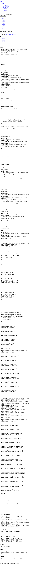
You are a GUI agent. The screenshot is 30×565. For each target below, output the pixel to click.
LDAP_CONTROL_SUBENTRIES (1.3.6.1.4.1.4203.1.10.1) (8, 294)
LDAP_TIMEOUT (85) (3, 198)
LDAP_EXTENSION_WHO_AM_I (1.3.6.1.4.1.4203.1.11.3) (8, 408)
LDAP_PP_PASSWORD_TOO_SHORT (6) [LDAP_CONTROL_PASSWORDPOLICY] (10, 318)
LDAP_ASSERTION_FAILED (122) (5, 235)
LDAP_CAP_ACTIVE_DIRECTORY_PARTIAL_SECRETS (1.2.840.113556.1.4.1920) (11, 534)
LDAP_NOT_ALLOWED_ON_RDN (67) (5, 169)
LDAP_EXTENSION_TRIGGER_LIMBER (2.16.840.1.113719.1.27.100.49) (10, 456)
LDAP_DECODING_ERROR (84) (4, 196)
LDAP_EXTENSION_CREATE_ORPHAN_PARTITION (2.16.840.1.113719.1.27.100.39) (12, 450)
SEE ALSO (2, 544)
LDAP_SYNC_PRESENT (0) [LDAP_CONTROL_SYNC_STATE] (8, 343)
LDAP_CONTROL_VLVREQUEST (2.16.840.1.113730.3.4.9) (8, 251)
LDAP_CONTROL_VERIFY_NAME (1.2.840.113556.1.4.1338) (8, 364)
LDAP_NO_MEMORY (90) (4, 209)
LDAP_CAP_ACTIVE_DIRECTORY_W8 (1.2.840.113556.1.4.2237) (9, 540)
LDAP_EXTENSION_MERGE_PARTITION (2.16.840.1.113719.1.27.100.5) (10, 428)
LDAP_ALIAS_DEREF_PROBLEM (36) (5, 136)
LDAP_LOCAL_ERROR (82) (4, 191)
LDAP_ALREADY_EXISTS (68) (4, 171)
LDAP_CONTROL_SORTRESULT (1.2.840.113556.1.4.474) (8, 247)
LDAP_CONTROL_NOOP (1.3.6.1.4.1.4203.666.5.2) (8, 292)
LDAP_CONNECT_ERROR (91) (4, 211)
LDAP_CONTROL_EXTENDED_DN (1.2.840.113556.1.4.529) (8, 356)
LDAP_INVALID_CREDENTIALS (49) (5, 143)
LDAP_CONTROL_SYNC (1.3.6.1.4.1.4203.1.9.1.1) (8, 296)
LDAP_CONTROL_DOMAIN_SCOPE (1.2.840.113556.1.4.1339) (9, 365)
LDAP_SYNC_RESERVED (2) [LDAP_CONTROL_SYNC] (7, 327)
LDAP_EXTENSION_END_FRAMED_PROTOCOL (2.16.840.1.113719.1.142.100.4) (11, 490)
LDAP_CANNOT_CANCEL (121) (4, 232)
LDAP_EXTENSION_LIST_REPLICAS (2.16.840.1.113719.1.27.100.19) (10, 437)
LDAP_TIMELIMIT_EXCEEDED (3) (5, 74)
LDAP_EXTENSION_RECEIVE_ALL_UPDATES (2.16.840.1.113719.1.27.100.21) (11, 438)
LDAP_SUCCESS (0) (3, 68)
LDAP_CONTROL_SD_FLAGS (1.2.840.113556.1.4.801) (8, 359)
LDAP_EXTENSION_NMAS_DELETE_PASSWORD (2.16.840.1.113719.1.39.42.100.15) (12, 481)
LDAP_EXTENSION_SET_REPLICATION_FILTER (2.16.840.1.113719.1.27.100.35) (11, 447)
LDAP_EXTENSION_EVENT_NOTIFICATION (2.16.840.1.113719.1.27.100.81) (11, 463)
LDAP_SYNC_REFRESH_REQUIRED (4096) (6, 238)
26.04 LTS (6, 6)
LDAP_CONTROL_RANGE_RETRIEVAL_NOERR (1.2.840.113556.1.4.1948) (10, 373)
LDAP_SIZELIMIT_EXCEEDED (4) (5, 76)
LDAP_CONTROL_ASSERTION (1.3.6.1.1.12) (6, 288)
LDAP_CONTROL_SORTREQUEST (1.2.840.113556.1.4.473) (8, 245)
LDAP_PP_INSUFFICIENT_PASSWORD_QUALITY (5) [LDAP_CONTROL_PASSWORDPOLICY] (12, 316)
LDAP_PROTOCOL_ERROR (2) (4, 72)
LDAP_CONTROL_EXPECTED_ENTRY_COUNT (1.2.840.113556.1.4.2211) (10, 386)
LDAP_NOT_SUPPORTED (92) (4, 213)
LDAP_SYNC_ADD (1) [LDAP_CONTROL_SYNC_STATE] (7, 344)
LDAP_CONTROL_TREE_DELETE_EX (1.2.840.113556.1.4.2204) (9, 382)
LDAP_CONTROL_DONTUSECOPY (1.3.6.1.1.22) (7, 290)
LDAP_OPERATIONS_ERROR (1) (5, 70)
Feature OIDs (3, 493)
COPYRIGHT (4, 41)
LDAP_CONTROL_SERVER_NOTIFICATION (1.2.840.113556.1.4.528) (10, 355)
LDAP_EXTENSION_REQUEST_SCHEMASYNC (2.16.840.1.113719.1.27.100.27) (11, 442)
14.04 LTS (5, 11)
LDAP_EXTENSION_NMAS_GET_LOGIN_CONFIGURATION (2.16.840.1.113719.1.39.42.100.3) (13, 473)
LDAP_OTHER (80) (3, 187)
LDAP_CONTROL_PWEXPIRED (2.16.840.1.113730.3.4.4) (8, 274)
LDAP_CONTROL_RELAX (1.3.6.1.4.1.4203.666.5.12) (8, 278)
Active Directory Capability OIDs (7, 514)
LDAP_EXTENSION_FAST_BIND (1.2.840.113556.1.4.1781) (8, 421)
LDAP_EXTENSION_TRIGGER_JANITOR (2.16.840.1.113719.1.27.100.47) (10, 455)
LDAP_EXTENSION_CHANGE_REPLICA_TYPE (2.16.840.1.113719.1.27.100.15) (11, 434)
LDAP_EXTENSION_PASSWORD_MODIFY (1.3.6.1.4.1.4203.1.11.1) (9, 405)
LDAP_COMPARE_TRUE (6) (4, 81)
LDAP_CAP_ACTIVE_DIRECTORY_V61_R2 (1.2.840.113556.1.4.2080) (10, 538)
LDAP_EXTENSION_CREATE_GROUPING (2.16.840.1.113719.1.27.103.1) (10, 469)
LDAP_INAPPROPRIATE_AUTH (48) (5, 140)
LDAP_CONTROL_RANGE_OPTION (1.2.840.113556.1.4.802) (8, 360)
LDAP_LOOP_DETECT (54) (4, 154)
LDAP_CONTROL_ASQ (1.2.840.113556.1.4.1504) (7, 369)
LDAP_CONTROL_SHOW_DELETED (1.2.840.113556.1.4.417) (8, 352)
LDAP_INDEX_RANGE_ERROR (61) (5, 159)
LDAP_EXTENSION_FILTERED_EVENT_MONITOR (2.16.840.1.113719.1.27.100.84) (11, 464)
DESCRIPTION (2, 47)
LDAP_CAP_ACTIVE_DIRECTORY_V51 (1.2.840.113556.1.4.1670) (9, 524)
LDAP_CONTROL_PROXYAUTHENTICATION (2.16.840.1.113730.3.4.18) (10, 256)
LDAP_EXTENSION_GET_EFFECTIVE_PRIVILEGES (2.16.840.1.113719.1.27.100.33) (12, 446)
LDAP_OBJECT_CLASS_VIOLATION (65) (6, 164)
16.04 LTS (5, 10)
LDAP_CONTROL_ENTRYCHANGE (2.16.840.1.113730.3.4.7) (8, 272)
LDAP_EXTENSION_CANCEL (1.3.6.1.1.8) (6, 414)
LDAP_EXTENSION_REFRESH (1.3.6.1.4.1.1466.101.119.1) (9, 411)
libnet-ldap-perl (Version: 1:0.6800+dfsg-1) (10, 34)
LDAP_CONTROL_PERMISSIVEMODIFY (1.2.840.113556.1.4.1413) (9, 282)
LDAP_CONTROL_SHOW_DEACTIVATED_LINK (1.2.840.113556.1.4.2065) (10, 378)
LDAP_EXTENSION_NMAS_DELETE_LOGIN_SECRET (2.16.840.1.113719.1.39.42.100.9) (12, 477)
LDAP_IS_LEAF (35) (3, 134)
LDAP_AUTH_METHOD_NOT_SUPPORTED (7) (6, 84)
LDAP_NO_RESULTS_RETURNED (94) (5, 217)
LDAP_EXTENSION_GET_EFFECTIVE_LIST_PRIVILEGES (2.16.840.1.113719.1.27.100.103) (13, 468)
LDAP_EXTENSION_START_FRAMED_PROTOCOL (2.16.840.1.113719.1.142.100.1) (11, 489)
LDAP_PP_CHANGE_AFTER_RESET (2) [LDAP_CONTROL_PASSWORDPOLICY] (10, 310)
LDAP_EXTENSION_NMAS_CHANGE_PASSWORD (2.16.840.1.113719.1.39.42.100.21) (12, 485)
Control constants (4, 304)
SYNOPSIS (3, 38)
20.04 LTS (3, 22)
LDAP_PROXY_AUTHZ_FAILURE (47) (5, 138)
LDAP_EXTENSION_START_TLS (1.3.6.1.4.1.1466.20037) (8, 402)
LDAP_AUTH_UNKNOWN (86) (4, 200)
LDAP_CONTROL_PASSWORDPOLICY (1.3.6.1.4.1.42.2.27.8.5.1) (9, 280)
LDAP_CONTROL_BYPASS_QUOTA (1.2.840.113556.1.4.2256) (9, 390)
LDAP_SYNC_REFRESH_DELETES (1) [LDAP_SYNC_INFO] (8, 331)
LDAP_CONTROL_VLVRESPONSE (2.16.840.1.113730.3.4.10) (9, 253)
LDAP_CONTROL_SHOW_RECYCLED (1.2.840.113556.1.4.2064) (9, 377)
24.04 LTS (5, 7)
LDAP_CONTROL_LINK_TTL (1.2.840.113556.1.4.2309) (8, 391)
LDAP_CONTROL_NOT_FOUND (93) (5, 215)
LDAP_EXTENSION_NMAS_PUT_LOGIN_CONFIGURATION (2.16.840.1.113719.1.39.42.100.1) (13, 472)
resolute (3, 27)
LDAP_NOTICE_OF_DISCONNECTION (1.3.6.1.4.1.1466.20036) (9, 400)
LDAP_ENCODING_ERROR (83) (4, 193)
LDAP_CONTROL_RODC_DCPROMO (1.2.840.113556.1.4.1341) (9, 368)
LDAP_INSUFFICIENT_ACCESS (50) (5, 145)
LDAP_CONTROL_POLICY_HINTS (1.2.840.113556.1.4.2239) (9, 387)
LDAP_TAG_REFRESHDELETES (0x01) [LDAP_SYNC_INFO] (8, 339)
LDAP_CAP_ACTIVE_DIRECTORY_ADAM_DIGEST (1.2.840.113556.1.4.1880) (10, 531)
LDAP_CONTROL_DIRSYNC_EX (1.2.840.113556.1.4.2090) (8, 381)
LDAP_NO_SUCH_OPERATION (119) (5, 228)
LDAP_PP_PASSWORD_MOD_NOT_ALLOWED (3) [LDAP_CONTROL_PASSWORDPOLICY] (11, 312)
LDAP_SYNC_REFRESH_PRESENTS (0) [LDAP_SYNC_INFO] (8, 330)
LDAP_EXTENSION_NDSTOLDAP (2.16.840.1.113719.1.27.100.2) (9, 425)
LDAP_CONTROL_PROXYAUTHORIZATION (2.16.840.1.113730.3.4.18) (10, 255)
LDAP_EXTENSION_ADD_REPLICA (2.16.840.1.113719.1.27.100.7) (10, 429)
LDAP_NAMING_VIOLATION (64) (5, 162)
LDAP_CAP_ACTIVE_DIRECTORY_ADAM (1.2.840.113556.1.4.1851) (9, 529)
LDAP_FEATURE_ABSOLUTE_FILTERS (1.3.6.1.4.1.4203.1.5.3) (9, 503)
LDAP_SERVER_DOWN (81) (4, 189)
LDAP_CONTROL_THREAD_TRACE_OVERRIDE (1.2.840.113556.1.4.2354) (10, 394)
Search (3, 3)
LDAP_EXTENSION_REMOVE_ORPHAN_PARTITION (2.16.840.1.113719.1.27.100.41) (12, 451)
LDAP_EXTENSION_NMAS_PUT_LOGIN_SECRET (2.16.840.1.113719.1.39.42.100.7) (12, 476)
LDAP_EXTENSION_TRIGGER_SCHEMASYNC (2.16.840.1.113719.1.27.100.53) (11, 459)
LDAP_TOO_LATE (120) (4, 230)
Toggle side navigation (3, 15)
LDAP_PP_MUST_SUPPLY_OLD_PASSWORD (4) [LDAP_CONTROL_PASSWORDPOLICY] (11, 314)
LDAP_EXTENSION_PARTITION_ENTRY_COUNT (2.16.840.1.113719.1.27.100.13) (11, 433)
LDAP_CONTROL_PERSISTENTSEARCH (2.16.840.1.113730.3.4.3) (9, 270)
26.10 (5, 5)
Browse (3, 18)
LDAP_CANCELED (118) (4, 226)
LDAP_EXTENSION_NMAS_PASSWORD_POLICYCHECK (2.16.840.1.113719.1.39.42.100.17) (12, 482)
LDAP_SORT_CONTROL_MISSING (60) (5, 156)
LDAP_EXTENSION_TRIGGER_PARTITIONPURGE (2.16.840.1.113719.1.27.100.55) (11, 460)
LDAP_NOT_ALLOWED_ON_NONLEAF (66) (6, 167)
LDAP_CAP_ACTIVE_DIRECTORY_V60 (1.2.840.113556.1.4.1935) (9, 536)
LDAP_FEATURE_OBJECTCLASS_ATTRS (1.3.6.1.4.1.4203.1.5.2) (9, 500)
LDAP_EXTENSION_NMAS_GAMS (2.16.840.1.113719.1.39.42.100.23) (10, 486)
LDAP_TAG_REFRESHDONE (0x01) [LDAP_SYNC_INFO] (8, 340)
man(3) (3, 28)
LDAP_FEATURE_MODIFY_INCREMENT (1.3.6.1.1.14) (8, 511)
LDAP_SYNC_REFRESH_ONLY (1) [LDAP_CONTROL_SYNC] (8, 326)
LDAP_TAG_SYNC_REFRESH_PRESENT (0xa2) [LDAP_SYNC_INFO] (9, 335)
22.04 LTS (5, 8)
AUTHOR (3, 40)
